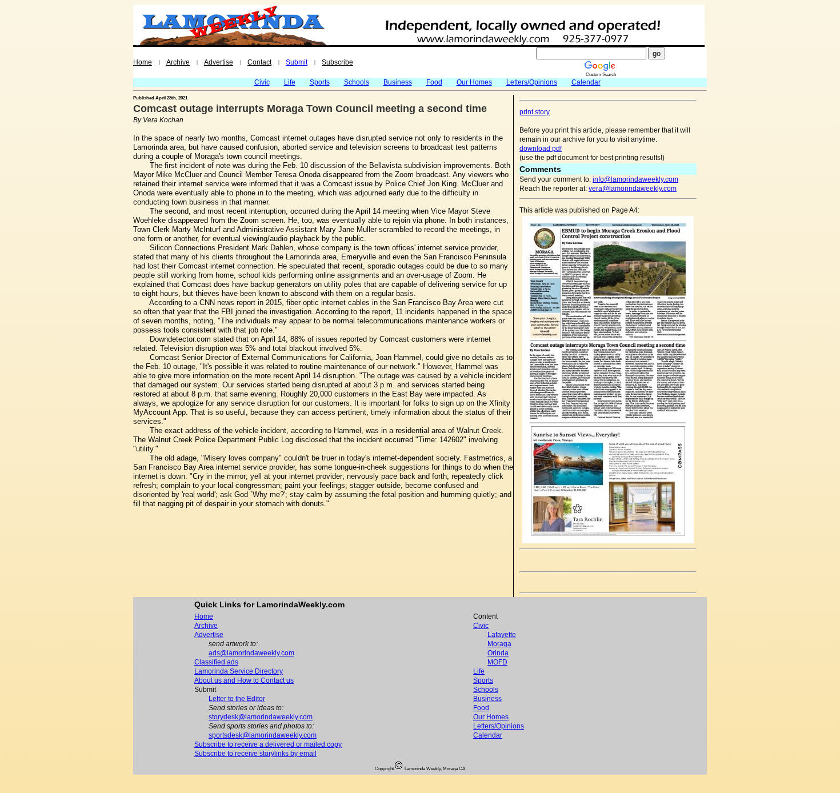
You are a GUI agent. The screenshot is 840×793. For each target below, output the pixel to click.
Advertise (218, 62)
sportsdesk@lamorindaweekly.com (263, 735)
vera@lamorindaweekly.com (633, 189)
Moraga (499, 644)
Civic (262, 82)
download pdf (540, 149)
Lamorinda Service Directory (238, 671)
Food (434, 82)
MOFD (497, 662)
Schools (356, 82)
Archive (178, 62)
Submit (296, 62)
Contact (259, 62)
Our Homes (474, 82)
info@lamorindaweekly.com (635, 179)
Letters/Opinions (531, 82)
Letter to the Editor (237, 699)
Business (397, 82)
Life (289, 82)
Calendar (586, 82)
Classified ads (216, 662)
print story (534, 112)
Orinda (498, 653)
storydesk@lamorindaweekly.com (261, 717)
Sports (320, 82)
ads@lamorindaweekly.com (251, 653)
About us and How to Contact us (244, 680)
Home (142, 62)
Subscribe (337, 62)
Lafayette (501, 635)
